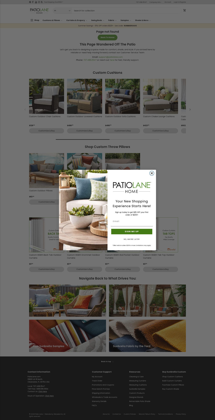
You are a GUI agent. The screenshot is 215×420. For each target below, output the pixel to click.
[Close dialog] (152, 173)
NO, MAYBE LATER (132, 239)
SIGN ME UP (132, 231)
